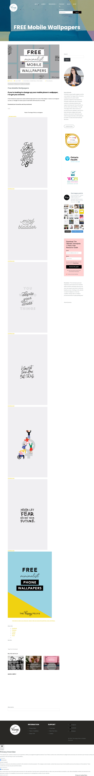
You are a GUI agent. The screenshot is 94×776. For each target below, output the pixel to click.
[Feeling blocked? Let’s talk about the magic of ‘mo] (81, 227)
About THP (32, 733)
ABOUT (37, 4)
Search (66, 54)
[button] (59, 6)
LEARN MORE (69, 126)
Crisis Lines (52, 728)
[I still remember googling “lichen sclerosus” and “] (71, 227)
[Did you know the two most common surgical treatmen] (76, 211)
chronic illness (26, 80)
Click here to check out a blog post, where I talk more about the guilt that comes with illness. (33, 620)
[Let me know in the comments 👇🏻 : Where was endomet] (76, 216)
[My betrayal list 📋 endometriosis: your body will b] (66, 227)
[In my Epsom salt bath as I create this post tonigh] (81, 211)
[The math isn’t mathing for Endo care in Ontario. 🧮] (71, 216)
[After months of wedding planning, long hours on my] (76, 227)
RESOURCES (52, 4)
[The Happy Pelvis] (13, 7)
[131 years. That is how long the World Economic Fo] (81, 216)
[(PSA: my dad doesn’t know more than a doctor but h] (81, 206)
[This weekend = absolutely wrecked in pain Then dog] (76, 206)
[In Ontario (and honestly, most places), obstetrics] (66, 216)
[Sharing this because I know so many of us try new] (66, 206)
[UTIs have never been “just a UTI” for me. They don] (66, 211)
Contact (51, 733)
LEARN (43, 4)
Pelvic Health (39, 80)
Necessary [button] (2, 758)
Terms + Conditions (34, 731)
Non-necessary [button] (3, 767)
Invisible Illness (33, 80)
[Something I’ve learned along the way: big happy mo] (81, 222)
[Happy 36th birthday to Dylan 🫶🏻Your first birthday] (71, 211)
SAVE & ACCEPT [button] (4, 775)
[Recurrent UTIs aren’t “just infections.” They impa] (71, 222)
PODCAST (61, 4)
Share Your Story (53, 731)
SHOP (74, 4)
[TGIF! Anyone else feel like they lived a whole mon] (66, 222)
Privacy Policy (32, 728)
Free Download (14, 649)
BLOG (68, 4)
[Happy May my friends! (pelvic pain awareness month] (71, 206)
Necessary (4, 760)
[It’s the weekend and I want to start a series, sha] (76, 222)
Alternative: (11, 707)
